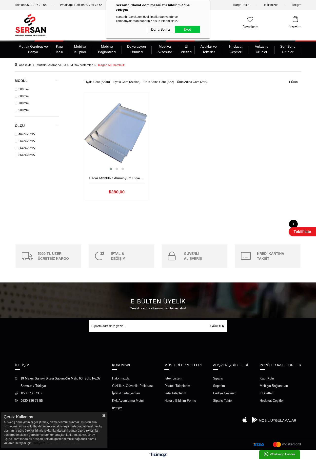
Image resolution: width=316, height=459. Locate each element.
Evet (187, 29)
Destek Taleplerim (177, 386)
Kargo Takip (241, 5)
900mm (24, 110)
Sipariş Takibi (222, 400)
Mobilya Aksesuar (165, 49)
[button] (111, 168)
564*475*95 (27, 141)
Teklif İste (302, 232)
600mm (24, 96)
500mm (24, 89)
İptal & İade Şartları (126, 393)
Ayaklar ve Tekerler (208, 49)
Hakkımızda (270, 5)
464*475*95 (27, 134)
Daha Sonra (160, 29)
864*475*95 (27, 155)
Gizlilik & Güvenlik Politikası (132, 386)
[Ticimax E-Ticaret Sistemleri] (158, 455)
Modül (21, 81)
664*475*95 (27, 148)
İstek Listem (173, 378)
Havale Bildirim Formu (180, 400)
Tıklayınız (38, 443)
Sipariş (218, 378)
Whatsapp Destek (282, 454)
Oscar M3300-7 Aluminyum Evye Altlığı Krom (117, 178)
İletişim (296, 5)
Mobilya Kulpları (80, 49)
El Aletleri (186, 49)
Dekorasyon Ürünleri (136, 49)
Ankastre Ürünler (262, 49)
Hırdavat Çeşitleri (235, 49)
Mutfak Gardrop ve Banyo (33, 49)
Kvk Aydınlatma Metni (128, 400)
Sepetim (219, 386)
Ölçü (20, 126)
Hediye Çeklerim (225, 393)
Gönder (217, 326)
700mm (24, 103)
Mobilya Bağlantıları (107, 49)
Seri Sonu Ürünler (288, 49)
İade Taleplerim (175, 393)
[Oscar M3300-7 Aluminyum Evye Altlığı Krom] (117, 134)
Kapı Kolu (59, 49)
